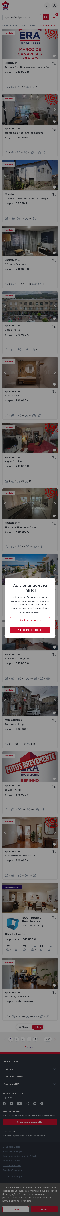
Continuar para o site (30, 620)
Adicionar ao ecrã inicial (30, 630)
